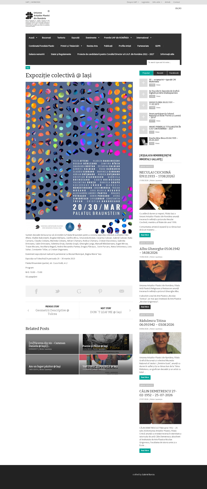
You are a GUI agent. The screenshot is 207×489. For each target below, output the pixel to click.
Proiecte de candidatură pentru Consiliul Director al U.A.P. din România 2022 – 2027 (115, 54)
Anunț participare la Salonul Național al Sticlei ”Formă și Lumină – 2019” (165, 116)
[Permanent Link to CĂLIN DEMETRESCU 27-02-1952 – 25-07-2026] (160, 413)
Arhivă (167, 2)
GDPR (157, 46)
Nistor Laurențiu (156, 180)
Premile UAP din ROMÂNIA (115, 38)
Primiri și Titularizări (68, 47)
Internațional (140, 38)
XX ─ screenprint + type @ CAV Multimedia (162, 81)
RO (180, 8)
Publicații (108, 46)
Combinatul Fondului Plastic (41, 46)
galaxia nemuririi (146, 166)
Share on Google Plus (79, 291)
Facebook (174, 73)
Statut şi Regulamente (61, 54)
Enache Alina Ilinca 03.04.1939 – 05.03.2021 (163, 139)
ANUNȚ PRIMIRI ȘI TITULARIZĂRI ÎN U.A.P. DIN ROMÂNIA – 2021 (165, 128)
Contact (176, 2)
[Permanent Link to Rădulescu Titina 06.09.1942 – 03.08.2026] (160, 343)
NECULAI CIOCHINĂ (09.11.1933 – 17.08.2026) (157, 174)
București (46, 37)
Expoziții (75, 37)
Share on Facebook (36, 291)
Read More (145, 235)
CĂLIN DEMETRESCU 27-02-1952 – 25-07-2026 (158, 393)
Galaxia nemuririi (36, 54)
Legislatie (145, 2)
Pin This (100, 291)
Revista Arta (92, 46)
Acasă (30, 38)
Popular (146, 73)
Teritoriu (61, 37)
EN (176, 8)
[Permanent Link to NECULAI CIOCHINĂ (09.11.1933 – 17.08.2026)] (160, 197)
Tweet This (57, 291)
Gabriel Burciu (148, 474)
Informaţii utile (167, 54)
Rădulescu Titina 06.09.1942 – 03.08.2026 (156, 323)
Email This (121, 291)
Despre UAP (131, 2)
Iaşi (28, 68)
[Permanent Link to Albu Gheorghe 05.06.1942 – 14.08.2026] (160, 271)
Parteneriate (143, 46)
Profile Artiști (125, 46)
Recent (160, 73)
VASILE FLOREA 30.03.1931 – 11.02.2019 (161, 103)
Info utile (155, 2)
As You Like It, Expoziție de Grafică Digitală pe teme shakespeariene (164, 92)
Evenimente (89, 38)
